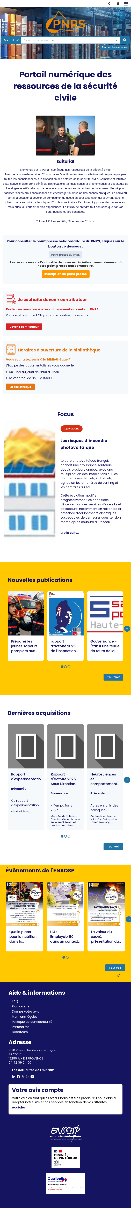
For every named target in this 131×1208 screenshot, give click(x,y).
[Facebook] (18, 1076)
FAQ (15, 1001)
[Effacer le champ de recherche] (116, 40)
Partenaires (20, 1027)
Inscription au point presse (65, 274)
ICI (53, 202)
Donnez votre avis (25, 1011)
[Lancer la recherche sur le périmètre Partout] (124, 40)
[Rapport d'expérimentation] (26, 777)
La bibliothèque (20, 387)
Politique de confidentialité (32, 1022)
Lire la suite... (70, 533)
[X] (23, 1076)
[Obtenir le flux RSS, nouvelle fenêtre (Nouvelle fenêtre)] (119, 975)
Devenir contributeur (24, 327)
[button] (109, 3)
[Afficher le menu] (126, 3)
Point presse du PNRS (65, 255)
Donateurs (20, 1032)
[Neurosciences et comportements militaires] (105, 777)
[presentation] (127, 629)
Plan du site (20, 1006)
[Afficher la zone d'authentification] (118, 3)
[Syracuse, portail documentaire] (65, 22)
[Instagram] (28, 1076)
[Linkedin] (14, 1076)
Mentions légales (25, 1016)
